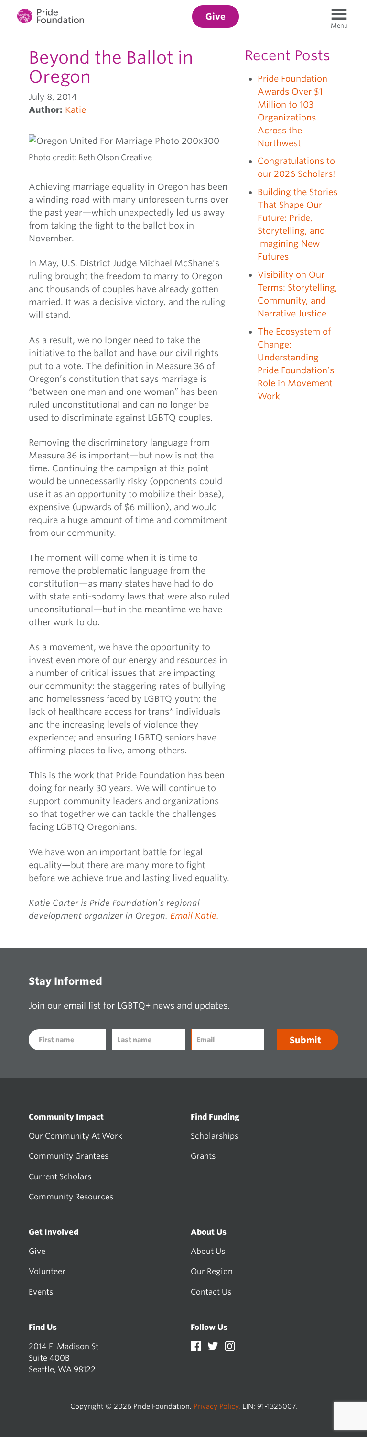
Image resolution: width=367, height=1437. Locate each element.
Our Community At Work (75, 1136)
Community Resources (71, 1196)
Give (37, 1251)
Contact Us (211, 1291)
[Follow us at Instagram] (230, 1347)
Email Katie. (194, 916)
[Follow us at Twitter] (213, 1347)
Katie (75, 110)
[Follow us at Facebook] (197, 1347)
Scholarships (214, 1136)
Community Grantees (68, 1156)
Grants (203, 1156)
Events (41, 1291)
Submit (305, 1040)
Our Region (212, 1271)
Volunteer (47, 1271)
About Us (208, 1251)
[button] (339, 25)
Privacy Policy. (217, 1406)
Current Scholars (60, 1176)
